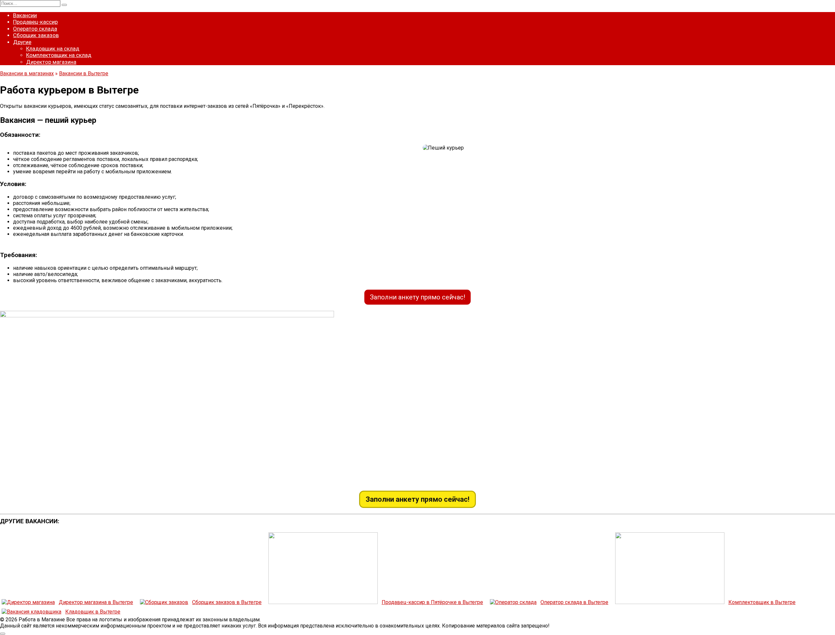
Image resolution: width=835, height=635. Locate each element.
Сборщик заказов (36, 35)
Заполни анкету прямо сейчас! (417, 297)
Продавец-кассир (35, 22)
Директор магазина (51, 62)
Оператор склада (35, 28)
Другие (22, 42)
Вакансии (25, 15)
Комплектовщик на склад (58, 55)
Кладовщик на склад (52, 48)
